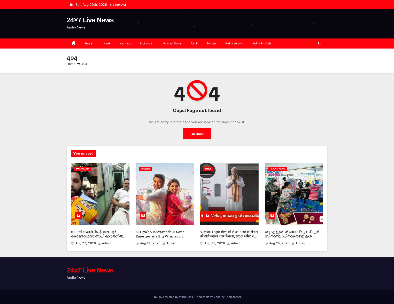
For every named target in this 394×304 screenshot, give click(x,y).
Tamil (194, 43)
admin (106, 243)
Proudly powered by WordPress (173, 296)
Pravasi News (172, 43)
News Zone (213, 296)
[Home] (73, 43)
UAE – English (261, 43)
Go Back (197, 134)
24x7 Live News (90, 270)
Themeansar (233, 296)
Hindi (107, 43)
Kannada (125, 43)
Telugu (211, 43)
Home (71, 64)
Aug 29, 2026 (86, 243)
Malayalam (147, 43)
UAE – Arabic (234, 43)
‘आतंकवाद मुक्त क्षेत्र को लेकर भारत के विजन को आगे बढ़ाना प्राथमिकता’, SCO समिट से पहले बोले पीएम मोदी (229, 236)
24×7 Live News (90, 20)
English (90, 43)
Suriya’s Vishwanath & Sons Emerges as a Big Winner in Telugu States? (160, 236)
